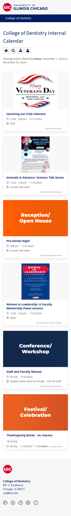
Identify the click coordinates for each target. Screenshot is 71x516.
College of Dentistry (18, 18)
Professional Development (49, 323)
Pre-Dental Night (18, 241)
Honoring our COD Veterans (26, 114)
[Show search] (13, 50)
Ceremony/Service (53, 129)
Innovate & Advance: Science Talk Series (35, 177)
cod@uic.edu (10, 493)
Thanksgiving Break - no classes (29, 435)
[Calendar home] (6, 50)
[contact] (28, 50)
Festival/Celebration (52, 447)
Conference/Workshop (51, 192)
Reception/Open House (51, 255)
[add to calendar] (20, 50)
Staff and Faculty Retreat (23, 371)
